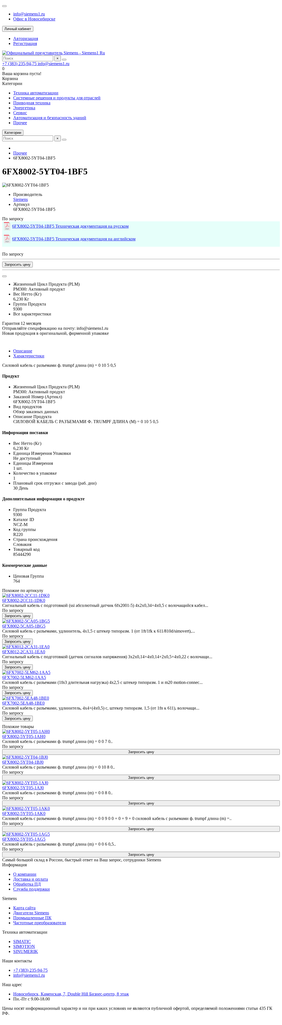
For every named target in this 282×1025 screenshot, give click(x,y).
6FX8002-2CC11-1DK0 (23, 600)
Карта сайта (24, 907)
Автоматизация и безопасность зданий (49, 117)
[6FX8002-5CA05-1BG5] (26, 621)
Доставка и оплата (30, 879)
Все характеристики (32, 314)
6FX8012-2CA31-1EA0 (23, 651)
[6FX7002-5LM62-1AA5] (26, 672)
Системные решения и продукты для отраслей (57, 97)
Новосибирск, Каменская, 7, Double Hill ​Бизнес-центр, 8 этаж (71, 994)
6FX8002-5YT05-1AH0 (23, 736)
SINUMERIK (25, 951)
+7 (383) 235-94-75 (20, 63)
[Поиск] (64, 59)
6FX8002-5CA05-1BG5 (23, 626)
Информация (14, 864)
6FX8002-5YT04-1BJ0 (23, 762)
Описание (22, 351)
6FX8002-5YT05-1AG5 (23, 839)
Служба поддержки (31, 889)
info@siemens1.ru (29, 14)
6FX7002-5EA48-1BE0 (23, 703)
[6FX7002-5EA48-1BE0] (25, 698)
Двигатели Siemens (31, 912)
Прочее (20, 122)
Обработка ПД (27, 884)
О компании (24, 874)
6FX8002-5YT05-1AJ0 (23, 787)
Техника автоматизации (35, 93)
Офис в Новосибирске (34, 19)
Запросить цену (17, 264)
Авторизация (25, 38)
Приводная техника (31, 102)
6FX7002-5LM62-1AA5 (24, 677)
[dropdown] (4, 6)
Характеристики (28, 356)
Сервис (20, 112)
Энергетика (24, 107)
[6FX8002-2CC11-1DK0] (26, 595)
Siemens (20, 199)
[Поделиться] (4, 276)
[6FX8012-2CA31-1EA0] (26, 646)
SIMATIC (22, 941)
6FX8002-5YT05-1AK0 (23, 813)
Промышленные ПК (32, 917)
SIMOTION (24, 946)
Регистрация (25, 43)
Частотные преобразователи (39, 922)
